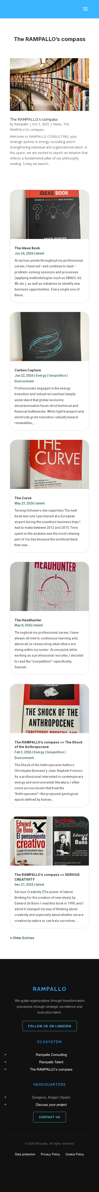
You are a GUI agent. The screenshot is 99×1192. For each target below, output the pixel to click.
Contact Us (49, 1117)
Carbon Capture (28, 370)
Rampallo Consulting (51, 1054)
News (57, 124)
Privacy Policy (50, 1154)
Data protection (25, 1154)
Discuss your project (51, 1104)
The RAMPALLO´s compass (34, 119)
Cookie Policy (75, 1154)
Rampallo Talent (51, 1061)
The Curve (23, 498)
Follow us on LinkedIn (49, 1026)
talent (40, 253)
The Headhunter (28, 620)
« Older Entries (22, 938)
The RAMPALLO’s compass (51, 1069)
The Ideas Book (27, 248)
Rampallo (21, 124)
